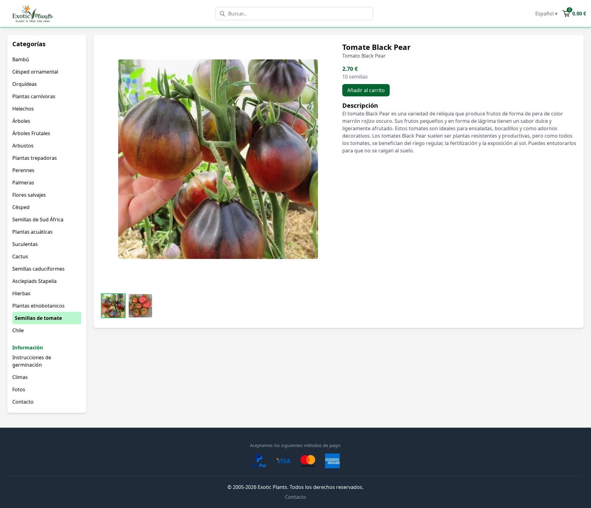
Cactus (20, 256)
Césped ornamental (35, 71)
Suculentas (25, 244)
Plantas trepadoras (34, 158)
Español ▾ (546, 13)
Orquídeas (24, 84)
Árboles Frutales (31, 133)
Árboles (21, 121)
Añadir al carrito (366, 90)
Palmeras (23, 182)
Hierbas (21, 293)
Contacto (23, 401)
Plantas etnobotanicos (38, 305)
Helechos (23, 108)
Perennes (23, 170)
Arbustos (23, 145)
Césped (21, 207)
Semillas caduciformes (38, 268)
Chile (18, 330)
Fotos (18, 389)
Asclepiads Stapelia (34, 281)
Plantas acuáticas (32, 231)
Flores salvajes (29, 195)
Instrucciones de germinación (31, 361)
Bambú (20, 59)
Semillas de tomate (38, 318)
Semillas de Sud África (37, 219)
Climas (20, 377)
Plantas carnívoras (33, 96)
